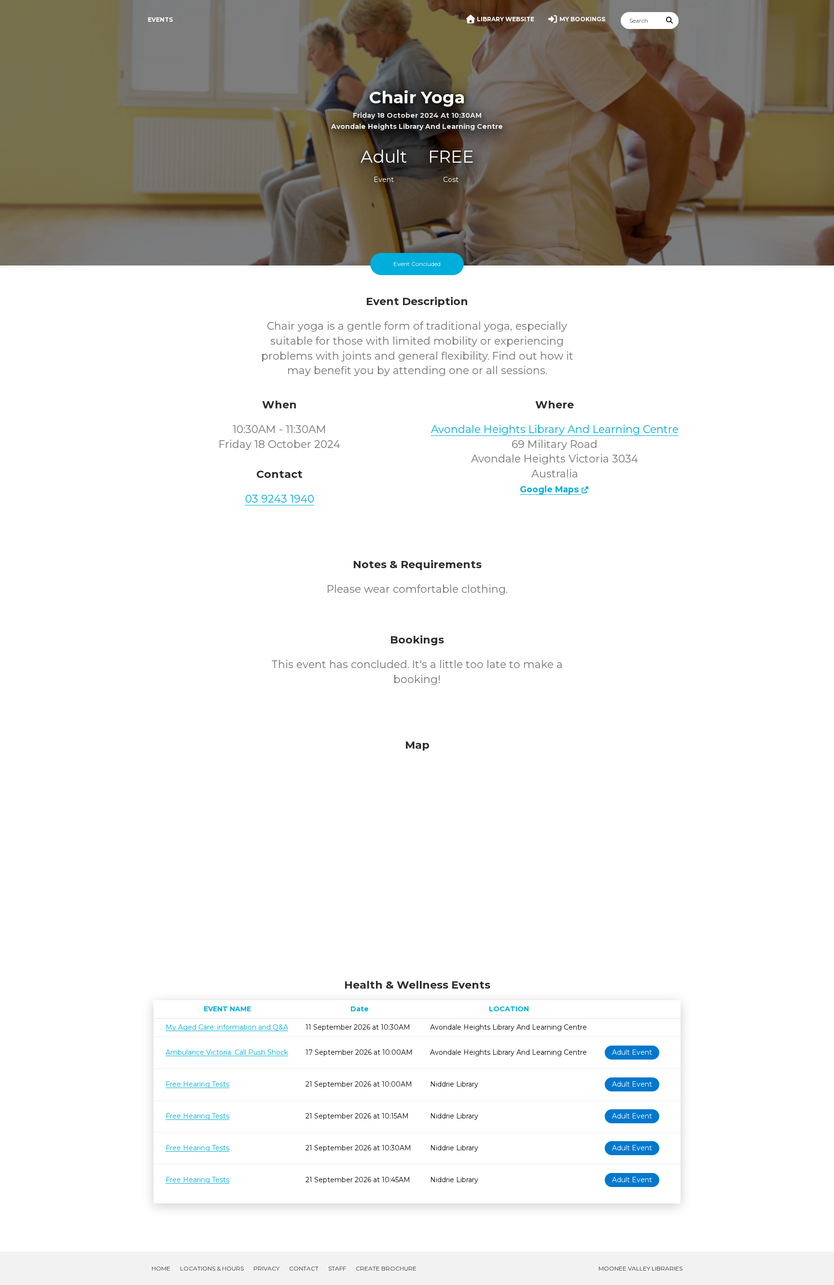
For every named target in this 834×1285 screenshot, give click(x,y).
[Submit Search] (670, 20)
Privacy (266, 1268)
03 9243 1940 (279, 498)
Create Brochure (386, 1268)
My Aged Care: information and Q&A (227, 1027)
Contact (304, 1268)
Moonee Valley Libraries (640, 1268)
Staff (337, 1268)
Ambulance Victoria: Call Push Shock (227, 1052)
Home (161, 1268)
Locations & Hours (212, 1268)
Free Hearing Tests (197, 1084)
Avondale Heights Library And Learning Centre (555, 429)
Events (160, 19)
